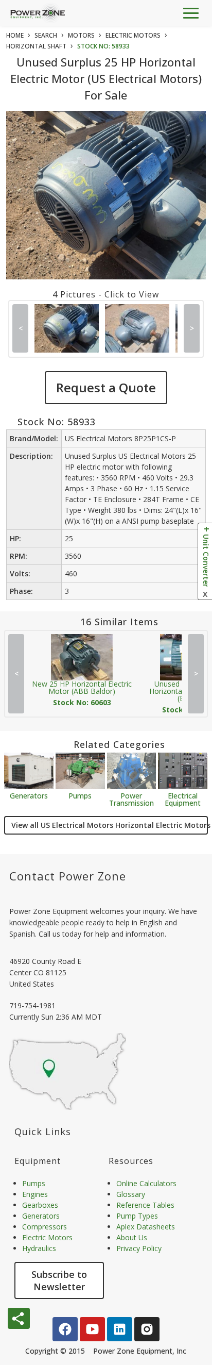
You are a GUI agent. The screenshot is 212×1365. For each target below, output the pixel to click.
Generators (29, 795)
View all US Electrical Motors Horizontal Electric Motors (109, 825)
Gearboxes (40, 1205)
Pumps (80, 795)
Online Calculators (146, 1183)
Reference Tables (145, 1205)
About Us (131, 1237)
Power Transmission (131, 799)
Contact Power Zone (67, 876)
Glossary (130, 1194)
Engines (35, 1194)
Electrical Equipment (183, 799)
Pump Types (137, 1216)
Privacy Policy (139, 1248)
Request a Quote (106, 387)
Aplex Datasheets (145, 1226)
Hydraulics (39, 1248)
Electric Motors (47, 1237)
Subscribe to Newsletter (59, 1280)
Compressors (44, 1226)
